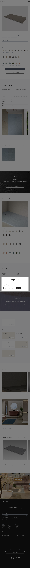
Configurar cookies (11, 288)
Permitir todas (18, 288)
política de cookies (6, 285)
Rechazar (6, 288)
